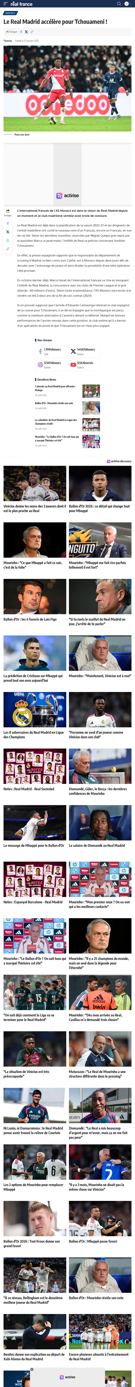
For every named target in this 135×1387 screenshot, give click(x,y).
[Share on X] (26, 32)
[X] (84, 351)
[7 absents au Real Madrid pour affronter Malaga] (91, 391)
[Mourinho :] (91, 441)
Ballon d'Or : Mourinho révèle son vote (54, 403)
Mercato (10, 13)
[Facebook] (51, 351)
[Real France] (23, 3)
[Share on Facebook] (20, 32)
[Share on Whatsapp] (8, 240)
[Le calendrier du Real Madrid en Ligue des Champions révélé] (91, 424)
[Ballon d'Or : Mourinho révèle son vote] (91, 408)
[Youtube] (84, 365)
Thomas (8, 40)
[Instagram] (51, 365)
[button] (6, 3)
